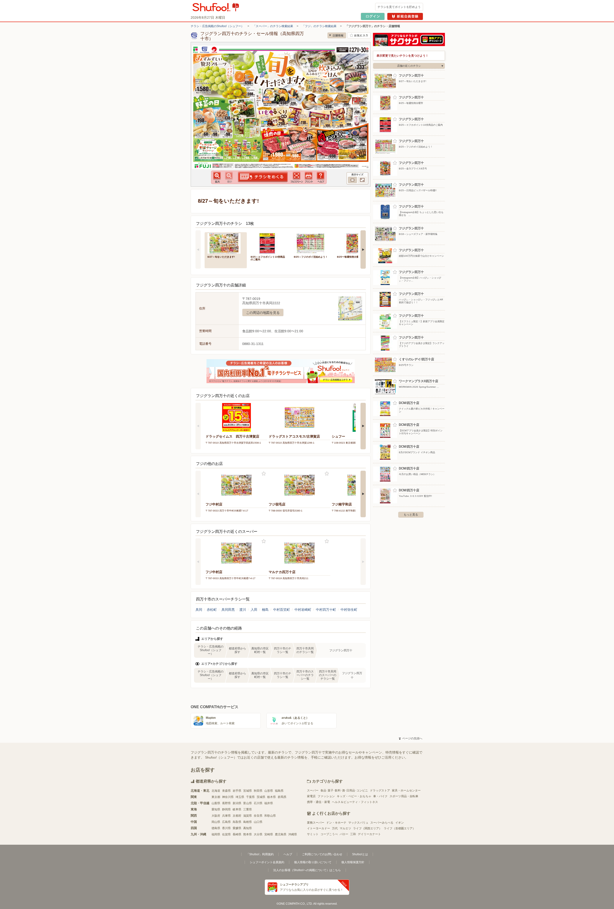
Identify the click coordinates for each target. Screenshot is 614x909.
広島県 (226, 822)
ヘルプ (287, 854)
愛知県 (216, 809)
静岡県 (226, 809)
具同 (198, 610)
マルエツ (345, 828)
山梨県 (216, 803)
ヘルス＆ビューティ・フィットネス (355, 802)
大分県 (258, 834)
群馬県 (282, 797)
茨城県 (261, 797)
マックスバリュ (358, 822)
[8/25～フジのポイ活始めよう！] (312, 243)
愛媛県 (237, 828)
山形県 (268, 790)
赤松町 (212, 610)
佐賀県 (226, 834)
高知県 (247, 828)
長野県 (226, 803)
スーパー (313, 790)
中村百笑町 (281, 610)
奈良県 (258, 815)
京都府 (237, 815)
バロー (344, 834)
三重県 (247, 809)
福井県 (268, 803)
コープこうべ (329, 834)
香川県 (226, 828)
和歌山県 (270, 815)
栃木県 (271, 797)
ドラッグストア (380, 790)
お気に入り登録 (264, 474)
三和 (353, 834)
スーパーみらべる (381, 822)
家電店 (311, 796)
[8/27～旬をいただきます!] (226, 243)
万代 (335, 828)
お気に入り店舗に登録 (359, 35)
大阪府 (216, 815)
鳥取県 (237, 822)
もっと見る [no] (411, 514)
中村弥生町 (349, 610)
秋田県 (258, 790)
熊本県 (247, 834)
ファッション (326, 796)
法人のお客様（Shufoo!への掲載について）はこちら (307, 870)
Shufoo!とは (360, 854)
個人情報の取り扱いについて (312, 862)
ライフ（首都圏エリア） (399, 828)
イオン (399, 822)
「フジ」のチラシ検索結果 (319, 26)
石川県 (258, 803)
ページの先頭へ (410, 738)
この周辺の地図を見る (263, 313)
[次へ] (363, 249)
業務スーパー (315, 822)
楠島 (265, 610)
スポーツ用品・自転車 (404, 796)
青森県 (226, 790)
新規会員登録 (405, 16)
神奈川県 (228, 797)
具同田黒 (228, 610)
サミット (313, 834)
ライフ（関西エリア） (367, 828)
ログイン (373, 16)
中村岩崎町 (303, 610)
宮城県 (247, 790)
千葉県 (250, 797)
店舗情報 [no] (336, 35)
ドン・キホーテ (336, 822)
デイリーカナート (369, 834)
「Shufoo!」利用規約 (260, 854)
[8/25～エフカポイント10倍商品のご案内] (269, 243)
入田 (254, 610)
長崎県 (237, 834)
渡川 (242, 610)
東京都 (216, 797)
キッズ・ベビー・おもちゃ (354, 796)
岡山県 (216, 822)
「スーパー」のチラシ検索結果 (273, 26)
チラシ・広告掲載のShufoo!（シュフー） (217, 26)
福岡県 (216, 834)
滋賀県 (247, 815)
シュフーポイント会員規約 (267, 862)
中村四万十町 (326, 610)
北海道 (216, 790)
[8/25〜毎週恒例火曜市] (355, 243)
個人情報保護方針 (352, 862)
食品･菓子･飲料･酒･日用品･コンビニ (344, 790)
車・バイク (380, 796)
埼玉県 (240, 797)
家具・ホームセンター (406, 790)
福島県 (279, 790)
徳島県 (216, 828)
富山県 (247, 803)
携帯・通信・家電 (318, 802)
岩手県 (237, 790)
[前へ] (198, 249)
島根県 (247, 822)
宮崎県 (268, 834)
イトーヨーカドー (318, 828)
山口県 (258, 822)
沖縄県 (292, 834)
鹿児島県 (280, 834)
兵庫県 (226, 815)
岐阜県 (237, 809)
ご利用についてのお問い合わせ (322, 854)
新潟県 (237, 803)
